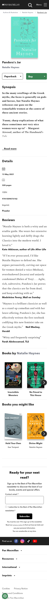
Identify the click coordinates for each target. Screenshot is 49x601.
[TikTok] (29, 541)
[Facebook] (16, 541)
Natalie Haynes (27, 12)
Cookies (6, 588)
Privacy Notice (21, 588)
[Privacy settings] (5, 596)
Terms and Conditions (12, 593)
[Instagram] (22, 541)
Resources (8, 558)
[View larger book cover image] (24, 37)
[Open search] (30, 5)
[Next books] (44, 382)
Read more (10, 148)
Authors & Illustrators (10, 12)
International (9, 567)
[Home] (11, 4)
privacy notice (18, 525)
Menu (39, 4)
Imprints (7, 575)
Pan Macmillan (10, 550)
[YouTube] (35, 541)
